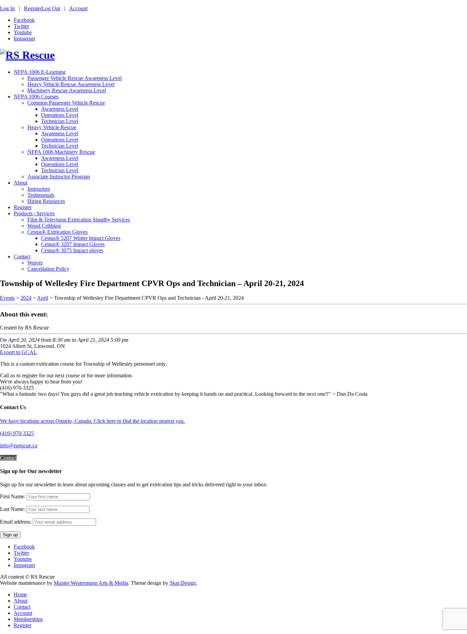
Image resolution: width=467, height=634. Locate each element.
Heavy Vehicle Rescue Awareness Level (71, 84)
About (20, 183)
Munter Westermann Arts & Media (91, 583)
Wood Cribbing (44, 226)
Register (33, 8)
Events (7, 298)
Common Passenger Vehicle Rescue (66, 103)
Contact (22, 256)
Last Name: (12, 509)
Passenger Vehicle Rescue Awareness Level (74, 78)
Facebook (24, 20)
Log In (7, 8)
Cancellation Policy (48, 269)
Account (78, 8)
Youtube (23, 32)
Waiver (35, 263)
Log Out (51, 8)
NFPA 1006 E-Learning (40, 72)
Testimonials (40, 195)
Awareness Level (59, 109)
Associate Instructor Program (58, 176)
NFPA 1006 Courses (36, 96)
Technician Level (59, 121)
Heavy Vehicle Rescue (51, 127)
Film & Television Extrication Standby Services (78, 219)
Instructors (38, 189)
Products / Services (34, 213)
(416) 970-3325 (17, 433)
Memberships (28, 619)
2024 (26, 298)
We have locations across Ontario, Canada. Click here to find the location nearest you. (92, 421)
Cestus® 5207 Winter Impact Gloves (80, 238)
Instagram (24, 38)
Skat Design (183, 583)
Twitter (21, 26)
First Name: (12, 496)
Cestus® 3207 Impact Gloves (73, 244)
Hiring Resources (46, 201)
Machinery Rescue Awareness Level (66, 90)
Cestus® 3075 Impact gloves (72, 250)
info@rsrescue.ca (18, 445)
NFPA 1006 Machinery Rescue (61, 152)
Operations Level (59, 115)
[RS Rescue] (27, 55)
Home (20, 594)
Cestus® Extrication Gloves (57, 232)
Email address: (16, 522)
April (42, 298)
